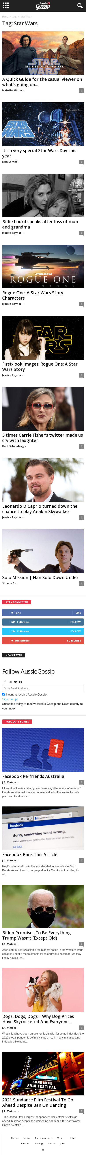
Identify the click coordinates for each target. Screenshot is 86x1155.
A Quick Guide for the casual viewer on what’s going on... (42, 81)
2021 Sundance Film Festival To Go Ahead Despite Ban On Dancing (37, 1102)
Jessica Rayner (11, 232)
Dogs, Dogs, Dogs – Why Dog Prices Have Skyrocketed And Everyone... (38, 1019)
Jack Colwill (9, 161)
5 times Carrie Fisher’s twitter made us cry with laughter (42, 437)
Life (72, 1138)
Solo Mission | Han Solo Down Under (40, 577)
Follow (75, 622)
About (51, 1143)
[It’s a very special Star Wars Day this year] (43, 124)
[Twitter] (15, 682)
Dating (39, 1143)
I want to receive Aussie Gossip (26, 694)
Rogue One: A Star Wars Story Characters (32, 295)
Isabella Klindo (12, 90)
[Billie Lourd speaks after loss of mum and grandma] (43, 195)
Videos (61, 1138)
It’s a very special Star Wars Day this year (39, 153)
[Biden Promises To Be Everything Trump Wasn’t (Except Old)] (43, 906)
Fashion (25, 1143)
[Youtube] (20, 682)
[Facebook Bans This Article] (43, 828)
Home (5, 16)
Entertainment (43, 1138)
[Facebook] (4, 682)
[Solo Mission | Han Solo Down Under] (43, 551)
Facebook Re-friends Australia (33, 776)
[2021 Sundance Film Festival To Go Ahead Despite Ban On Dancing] (43, 1073)
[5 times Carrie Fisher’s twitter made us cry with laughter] (43, 409)
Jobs (62, 1143)
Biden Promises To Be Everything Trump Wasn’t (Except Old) (36, 935)
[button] (79, 6)
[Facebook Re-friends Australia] (43, 750)
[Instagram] (10, 682)
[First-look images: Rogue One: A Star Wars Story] (43, 337)
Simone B (8, 583)
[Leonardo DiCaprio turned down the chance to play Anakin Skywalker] (43, 480)
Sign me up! (10, 699)
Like (78, 612)
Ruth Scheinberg (13, 446)
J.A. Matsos (9, 782)
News (27, 1138)
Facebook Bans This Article (29, 854)
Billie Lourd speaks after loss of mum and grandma (41, 224)
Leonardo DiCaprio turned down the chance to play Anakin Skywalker (39, 508)
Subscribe (74, 640)
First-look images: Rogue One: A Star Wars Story (40, 366)
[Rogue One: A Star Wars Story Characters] (43, 266)
